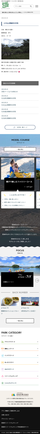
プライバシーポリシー (7, 419)
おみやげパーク (9, 369)
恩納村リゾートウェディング (9, 423)
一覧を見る (20, 149)
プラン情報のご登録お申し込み (10, 411)
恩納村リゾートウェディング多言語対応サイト (15, 427)
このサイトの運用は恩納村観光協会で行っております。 (20, 398)
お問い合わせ (5, 415)
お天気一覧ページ (22, 127)
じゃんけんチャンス (10, 383)
